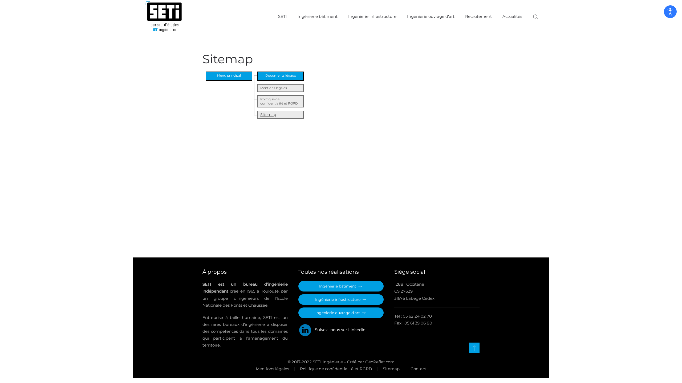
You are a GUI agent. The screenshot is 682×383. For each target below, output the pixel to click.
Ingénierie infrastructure (372, 16)
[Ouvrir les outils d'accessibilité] (670, 11)
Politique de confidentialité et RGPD (279, 101)
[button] (535, 16)
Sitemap (268, 114)
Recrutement (478, 16)
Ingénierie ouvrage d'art (430, 16)
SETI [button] (282, 16)
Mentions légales (273, 88)
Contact (418, 368)
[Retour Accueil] (164, 16)
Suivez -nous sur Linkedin (339, 329)
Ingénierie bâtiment (318, 16)
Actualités (512, 16)
